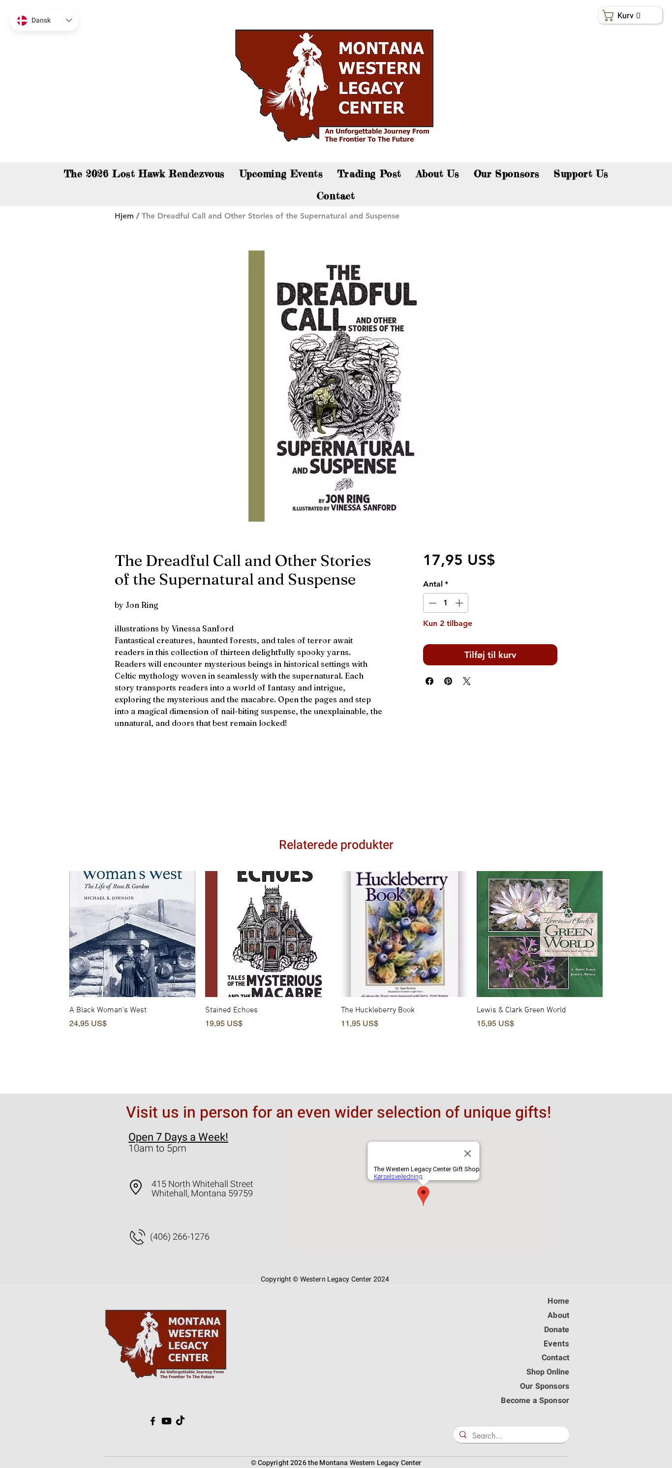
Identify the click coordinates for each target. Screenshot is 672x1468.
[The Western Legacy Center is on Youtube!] (166, 1421)
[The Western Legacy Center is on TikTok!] (180, 1421)
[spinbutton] (445, 602)
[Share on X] (467, 681)
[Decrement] (431, 602)
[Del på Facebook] (429, 681)
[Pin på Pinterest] (448, 681)
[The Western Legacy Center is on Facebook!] (152, 1421)
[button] (581, 173)
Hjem (124, 215)
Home (558, 1301)
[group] (336, 974)
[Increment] (460, 602)
